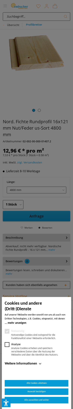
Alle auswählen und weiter (36, 400)
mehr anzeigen (17, 322)
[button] (6, 403)
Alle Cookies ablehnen (37, 383)
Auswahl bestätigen (37, 391)
